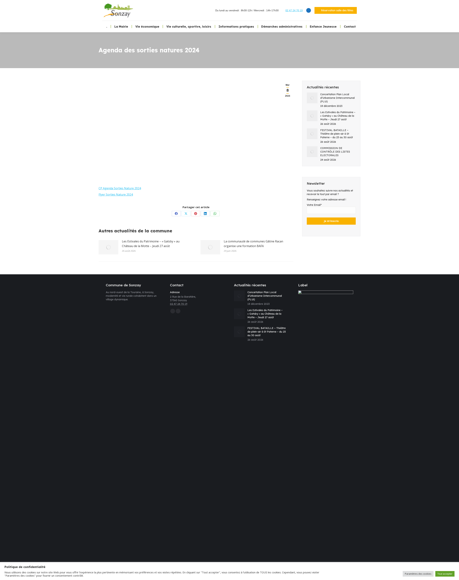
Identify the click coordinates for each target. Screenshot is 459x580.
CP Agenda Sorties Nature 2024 (120, 188)
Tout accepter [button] (444, 573)
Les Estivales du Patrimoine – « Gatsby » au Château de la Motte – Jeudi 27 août (150, 243)
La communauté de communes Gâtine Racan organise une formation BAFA (253, 243)
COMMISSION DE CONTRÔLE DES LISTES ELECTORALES (335, 151)
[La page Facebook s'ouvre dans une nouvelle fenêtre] (308, 10)
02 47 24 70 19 (294, 10)
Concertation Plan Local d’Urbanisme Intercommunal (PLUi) (337, 98)
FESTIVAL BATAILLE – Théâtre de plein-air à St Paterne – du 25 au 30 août (336, 134)
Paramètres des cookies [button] (418, 573)
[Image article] (108, 247)
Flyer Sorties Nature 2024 (116, 195)
